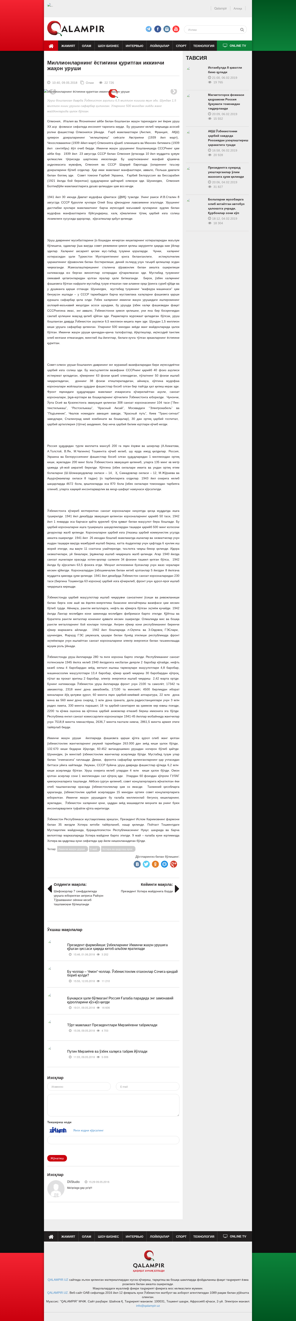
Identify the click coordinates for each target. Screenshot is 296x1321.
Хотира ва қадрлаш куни (117, 849)
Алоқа (238, 8)
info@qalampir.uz (148, 1305)
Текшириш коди (59, 1122)
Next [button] (173, 91)
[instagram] (166, 29)
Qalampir (220, 8)
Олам (86, 45)
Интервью (134, 45)
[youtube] (175, 29)
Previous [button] (52, 91)
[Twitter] (145, 863)
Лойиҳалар (159, 45)
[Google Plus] (173, 863)
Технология (203, 45)
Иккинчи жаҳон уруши (71, 849)
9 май (93, 849)
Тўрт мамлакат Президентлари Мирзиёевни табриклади (112, 1024)
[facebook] (148, 29)
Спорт (181, 45)
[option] (113, 91)
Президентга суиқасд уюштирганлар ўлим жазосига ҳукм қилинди (226, 172)
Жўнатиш (57, 1158)
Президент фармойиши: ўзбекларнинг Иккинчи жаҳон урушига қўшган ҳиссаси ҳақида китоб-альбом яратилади (117, 946)
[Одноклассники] (154, 863)
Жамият (68, 45)
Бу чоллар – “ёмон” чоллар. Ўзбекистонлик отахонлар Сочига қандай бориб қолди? (122, 973)
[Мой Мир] (164, 863)
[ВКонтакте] (136, 863)
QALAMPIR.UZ (58, 1279)
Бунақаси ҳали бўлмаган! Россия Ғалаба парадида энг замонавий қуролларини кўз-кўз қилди (120, 1000)
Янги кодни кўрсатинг (88, 1130)
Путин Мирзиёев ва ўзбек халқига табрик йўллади (107, 1051)
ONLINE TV (238, 45)
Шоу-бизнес (108, 45)
